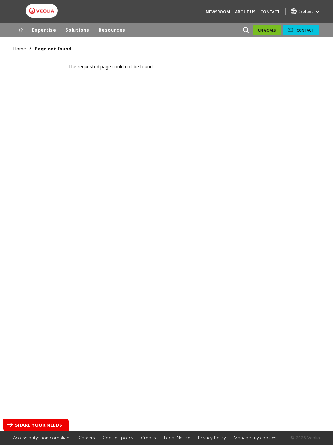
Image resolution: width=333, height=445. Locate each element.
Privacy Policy (212, 438)
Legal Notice (177, 438)
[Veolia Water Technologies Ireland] (41, 11)
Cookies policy (118, 438)
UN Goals (267, 30)
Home (19, 49)
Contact (270, 12)
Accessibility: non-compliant (42, 438)
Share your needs (38, 425)
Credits (148, 438)
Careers (87, 438)
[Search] (246, 30)
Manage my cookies (255, 438)
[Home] (20, 30)
